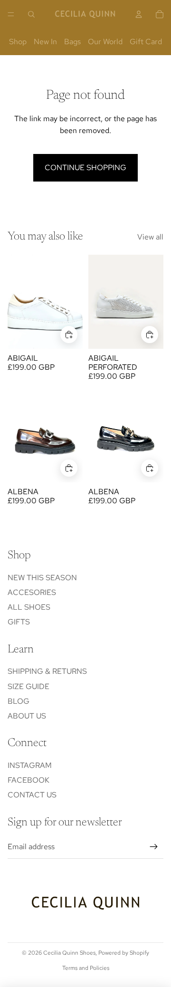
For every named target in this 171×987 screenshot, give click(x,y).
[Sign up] (153, 846)
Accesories (32, 592)
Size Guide (28, 686)
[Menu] (11, 14)
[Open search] (31, 14)
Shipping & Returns (47, 671)
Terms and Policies (85, 968)
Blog (18, 701)
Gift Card (146, 42)
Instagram (30, 765)
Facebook (28, 780)
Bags (72, 42)
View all (150, 237)
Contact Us (32, 795)
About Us (27, 716)
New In (45, 42)
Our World (105, 42)
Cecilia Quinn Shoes (69, 953)
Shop (18, 42)
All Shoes (29, 607)
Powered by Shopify (123, 953)
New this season (42, 578)
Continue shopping (85, 167)
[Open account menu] (138, 14)
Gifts (19, 622)
